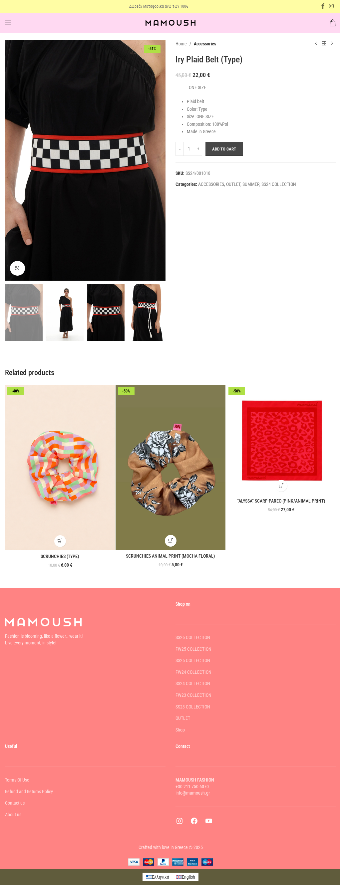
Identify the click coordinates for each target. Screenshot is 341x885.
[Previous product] (316, 44)
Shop (180, 729)
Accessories (205, 43)
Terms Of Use (17, 780)
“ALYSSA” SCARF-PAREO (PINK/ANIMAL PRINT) (281, 501)
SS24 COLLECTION (278, 184)
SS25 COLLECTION (192, 660)
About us (13, 814)
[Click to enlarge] (17, 268)
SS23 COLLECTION (192, 706)
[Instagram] (179, 823)
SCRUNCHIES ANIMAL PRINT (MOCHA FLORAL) (170, 556)
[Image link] (43, 621)
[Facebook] (194, 823)
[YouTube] (209, 823)
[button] (60, 541)
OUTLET (233, 184)
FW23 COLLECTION (193, 695)
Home (181, 43)
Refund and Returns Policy (29, 791)
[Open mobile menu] (8, 22)
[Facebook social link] (323, 6)
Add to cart (224, 149)
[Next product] (332, 44)
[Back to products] (324, 44)
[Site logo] (170, 22)
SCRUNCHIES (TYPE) (60, 556)
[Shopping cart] (332, 22)
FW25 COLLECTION (193, 649)
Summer (250, 184)
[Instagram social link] (331, 6)
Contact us (15, 803)
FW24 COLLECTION (193, 672)
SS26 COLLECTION (192, 637)
